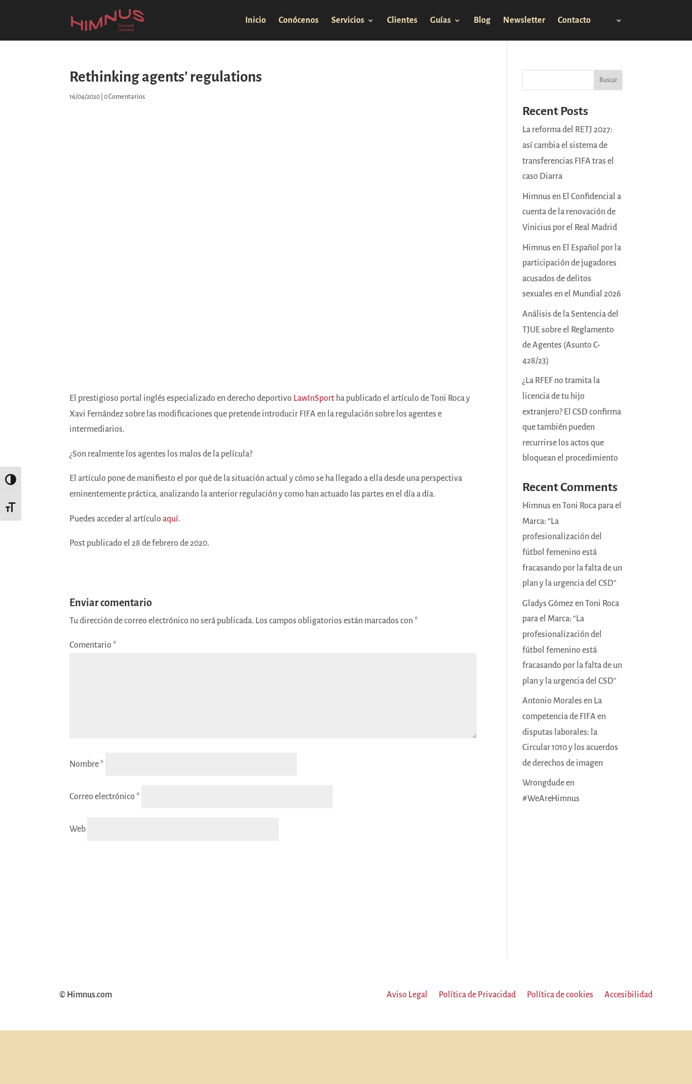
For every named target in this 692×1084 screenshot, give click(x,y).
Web (77, 829)
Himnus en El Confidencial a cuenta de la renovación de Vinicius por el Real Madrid (571, 212)
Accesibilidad (628, 995)
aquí (170, 519)
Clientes (402, 21)
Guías (440, 21)
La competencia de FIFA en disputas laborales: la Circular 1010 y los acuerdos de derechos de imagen (570, 731)
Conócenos (299, 21)
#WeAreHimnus (551, 798)
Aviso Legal (407, 995)
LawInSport (313, 398)
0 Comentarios (124, 96)
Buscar (608, 80)
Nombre (86, 764)
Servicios (347, 21)
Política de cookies (560, 995)
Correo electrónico (104, 796)
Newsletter (524, 21)
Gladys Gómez (547, 603)
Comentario (93, 645)
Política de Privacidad (477, 995)
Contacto (574, 21)
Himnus (536, 505)
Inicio (255, 21)
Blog (482, 21)
